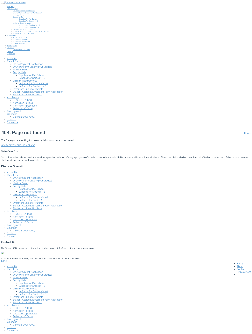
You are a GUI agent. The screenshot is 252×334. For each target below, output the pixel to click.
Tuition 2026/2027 (20, 44)
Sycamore (11, 54)
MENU (4, 261)
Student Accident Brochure (23, 33)
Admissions (11, 35)
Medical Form (18, 15)
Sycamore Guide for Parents (24, 29)
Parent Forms (12, 9)
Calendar (10, 48)
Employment (12, 46)
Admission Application (21, 41)
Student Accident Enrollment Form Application (31, 31)
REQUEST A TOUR (20, 37)
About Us (10, 7)
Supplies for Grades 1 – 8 (28, 21)
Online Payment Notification (24, 11)
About (240, 266)
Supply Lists (18, 17)
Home (247, 133)
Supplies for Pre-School (28, 19)
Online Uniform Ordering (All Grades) (27, 13)
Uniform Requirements (22, 23)
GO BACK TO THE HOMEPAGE (18, 145)
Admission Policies (20, 39)
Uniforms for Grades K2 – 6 (29, 25)
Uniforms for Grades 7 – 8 (29, 27)
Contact (10, 52)
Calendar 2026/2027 (21, 50)
